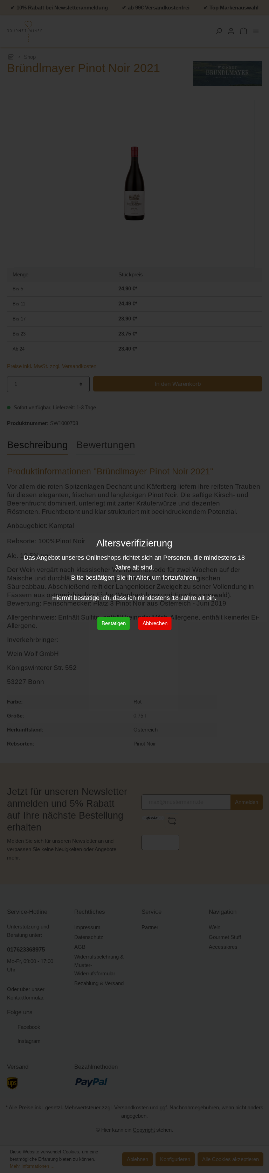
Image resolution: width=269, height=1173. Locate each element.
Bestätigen (114, 623)
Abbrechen (155, 623)
